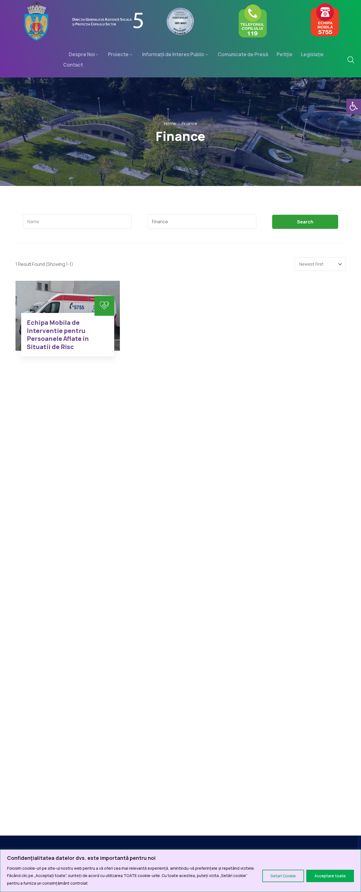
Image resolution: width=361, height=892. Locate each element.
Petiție (284, 54)
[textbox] (77, 221)
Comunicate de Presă (243, 54)
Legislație (312, 54)
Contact (73, 65)
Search (305, 222)
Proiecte (118, 54)
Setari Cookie (283, 875)
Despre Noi (82, 54)
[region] (180, 870)
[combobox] (77, 221)
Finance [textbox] (160, 221)
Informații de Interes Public (173, 54)
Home (170, 123)
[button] (353, 106)
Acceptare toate (330, 875)
